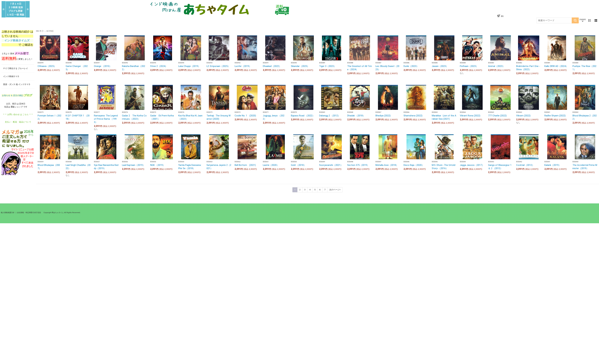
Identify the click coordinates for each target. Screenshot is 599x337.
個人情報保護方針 (8, 213)
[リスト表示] (590, 20)
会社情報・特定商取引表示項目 (29, 213)
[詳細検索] (583, 20)
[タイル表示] (596, 20)
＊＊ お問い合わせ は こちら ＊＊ (18, 114)
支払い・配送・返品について (18, 122)
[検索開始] (575, 20)
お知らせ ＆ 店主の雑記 (17, 95)
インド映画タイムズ (17, 40)
